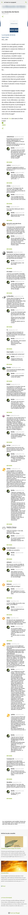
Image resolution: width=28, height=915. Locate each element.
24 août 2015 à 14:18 (19, 790)
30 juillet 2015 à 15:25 (18, 352)
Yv (7, 330)
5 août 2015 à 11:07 (15, 643)
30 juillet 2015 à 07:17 (15, 165)
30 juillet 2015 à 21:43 (15, 384)
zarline (8, 468)
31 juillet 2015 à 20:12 (19, 535)
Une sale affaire (4, 873)
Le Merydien (10, 296)
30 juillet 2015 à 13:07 (13, 330)
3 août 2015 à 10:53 (14, 617)
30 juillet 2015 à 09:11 (14, 206)
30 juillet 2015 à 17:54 (19, 338)
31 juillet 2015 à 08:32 (19, 373)
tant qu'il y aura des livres (14, 223)
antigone (9, 562)
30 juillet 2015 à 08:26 (19, 194)
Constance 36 (10, 759)
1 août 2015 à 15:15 (16, 584)
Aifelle (8, 186)
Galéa (8, 617)
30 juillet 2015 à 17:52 (19, 281)
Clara (9, 118)
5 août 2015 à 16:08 (19, 735)
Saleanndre (10, 252)
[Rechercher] (26, 2)
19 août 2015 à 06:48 (19, 768)
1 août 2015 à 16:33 (19, 588)
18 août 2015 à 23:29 (19, 758)
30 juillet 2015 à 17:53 (19, 310)
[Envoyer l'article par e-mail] (2, 123)
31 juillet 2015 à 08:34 (19, 399)
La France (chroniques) (6, 897)
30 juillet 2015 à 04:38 (19, 136)
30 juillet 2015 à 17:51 (19, 236)
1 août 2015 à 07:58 (19, 552)
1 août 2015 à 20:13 (19, 607)
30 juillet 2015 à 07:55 (15, 186)
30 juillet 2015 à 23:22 (14, 415)
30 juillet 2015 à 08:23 (19, 172)
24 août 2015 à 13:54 (17, 782)
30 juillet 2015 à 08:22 (19, 147)
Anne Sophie (10, 352)
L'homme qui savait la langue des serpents (11, 848)
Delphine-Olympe (11, 527)
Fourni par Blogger (15, 913)
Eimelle (9, 367)
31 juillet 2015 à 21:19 (20, 548)
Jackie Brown (10, 136)
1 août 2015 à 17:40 (14, 601)
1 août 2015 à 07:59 (19, 569)
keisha (12, 148)
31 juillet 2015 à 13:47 (19, 453)
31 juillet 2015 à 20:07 (11, 528)
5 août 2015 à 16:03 (19, 714)
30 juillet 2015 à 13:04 (18, 296)
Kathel (8, 384)
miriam (8, 445)
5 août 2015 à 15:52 (19, 669)
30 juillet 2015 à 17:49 (19, 212)
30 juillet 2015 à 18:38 (15, 367)
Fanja (8, 415)
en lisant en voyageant (10, 2)
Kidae (8, 206)
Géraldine (9, 782)
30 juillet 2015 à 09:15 (11, 224)
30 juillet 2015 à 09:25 (17, 252)
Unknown (9, 584)
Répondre (9, 162)
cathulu (9, 165)
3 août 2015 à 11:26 (19, 626)
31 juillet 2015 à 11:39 (15, 468)
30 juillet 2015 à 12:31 (17, 271)
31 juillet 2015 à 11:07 (15, 445)
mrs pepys (9, 271)
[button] (2, 17)
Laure (8, 601)
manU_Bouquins (11, 548)
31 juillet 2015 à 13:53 (19, 490)
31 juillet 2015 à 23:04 (16, 562)
